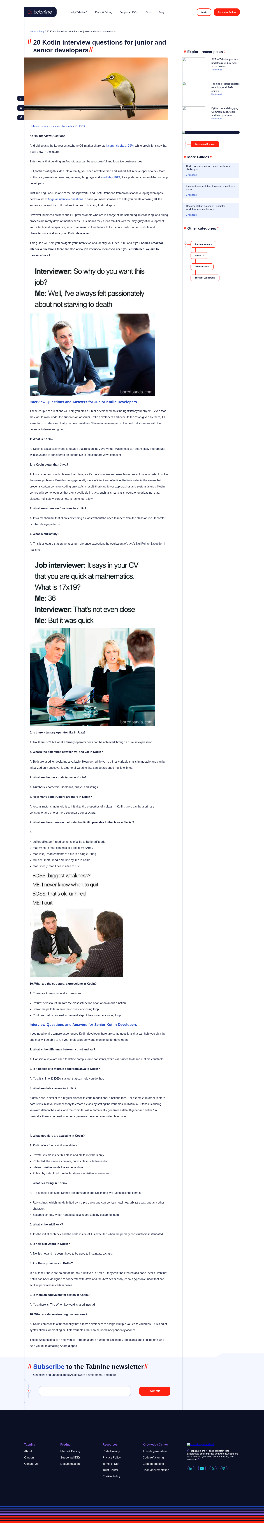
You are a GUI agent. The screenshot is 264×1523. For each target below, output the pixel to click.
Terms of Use (111, 1463)
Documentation (70, 1463)
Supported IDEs (70, 1457)
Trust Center (110, 1470)
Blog (41, 31)
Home (33, 31)
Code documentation (156, 1470)
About (28, 1451)
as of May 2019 (110, 177)
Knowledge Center (155, 1444)
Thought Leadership (205, 278)
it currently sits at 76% (120, 145)
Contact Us (31, 1463)
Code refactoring (153, 1457)
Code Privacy (111, 1451)
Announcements (203, 244)
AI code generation (155, 1451)
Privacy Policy (112, 1457)
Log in (204, 12)
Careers (29, 1457)
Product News (202, 266)
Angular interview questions (65, 199)
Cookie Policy (111, 1476)
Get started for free (227, 12)
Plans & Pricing (70, 1451)
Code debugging (153, 1463)
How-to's (199, 255)
